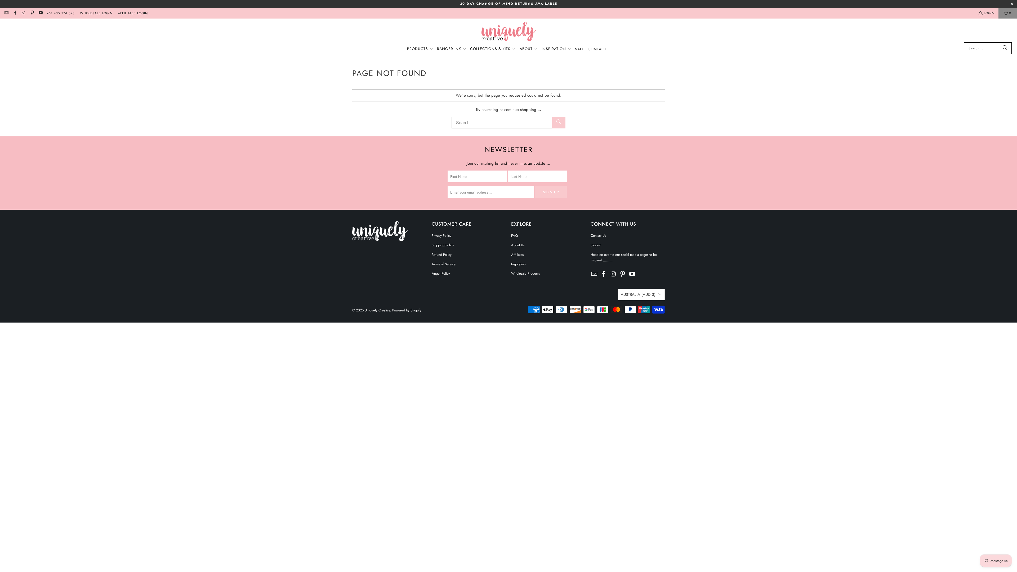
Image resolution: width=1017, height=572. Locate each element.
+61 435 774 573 (61, 13)
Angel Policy (441, 273)
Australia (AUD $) (638, 294)
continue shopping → (523, 110)
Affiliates (517, 254)
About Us (517, 245)
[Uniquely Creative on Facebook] (14, 13)
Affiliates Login (133, 13)
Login (989, 13)
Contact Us (598, 235)
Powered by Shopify (406, 310)
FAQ (514, 235)
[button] (420, 49)
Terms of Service (444, 264)
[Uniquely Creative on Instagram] (23, 13)
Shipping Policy (443, 245)
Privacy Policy (441, 235)
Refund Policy (442, 254)
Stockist (596, 245)
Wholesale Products (525, 273)
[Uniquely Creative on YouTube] (40, 13)
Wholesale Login (96, 13)
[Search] (1005, 48)
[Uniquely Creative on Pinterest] (32, 13)
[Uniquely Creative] (508, 31)
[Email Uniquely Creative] (6, 13)
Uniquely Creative (377, 310)
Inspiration (518, 264)
